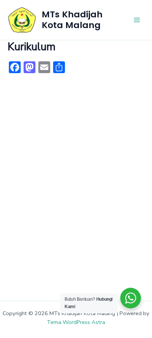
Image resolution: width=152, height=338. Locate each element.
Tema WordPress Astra (76, 322)
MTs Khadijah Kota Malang (72, 19)
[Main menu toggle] (137, 20)
